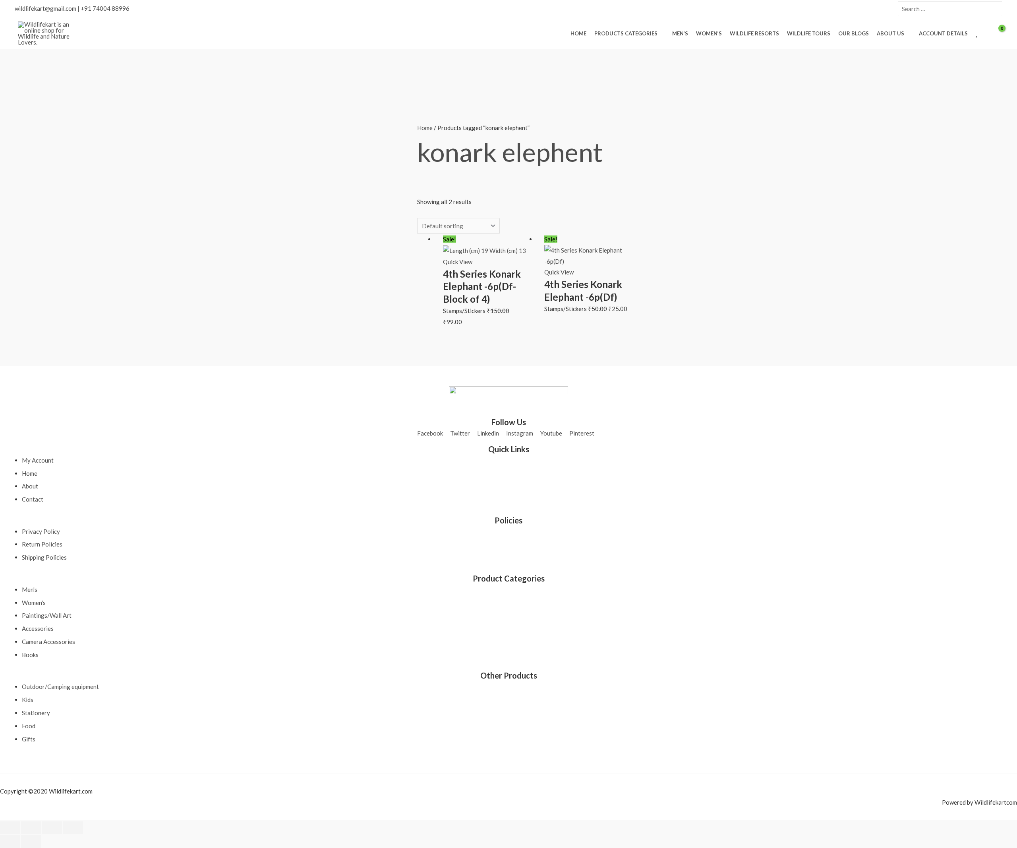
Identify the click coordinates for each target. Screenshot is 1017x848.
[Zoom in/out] (10, 827)
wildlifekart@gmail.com (45, 8)
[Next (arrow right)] (31, 841)
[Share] (52, 827)
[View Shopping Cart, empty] (996, 33)
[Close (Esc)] (73, 827)
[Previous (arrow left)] (10, 841)
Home (425, 127)
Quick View (457, 261)
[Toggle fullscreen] (31, 827)
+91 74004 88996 (105, 8)
